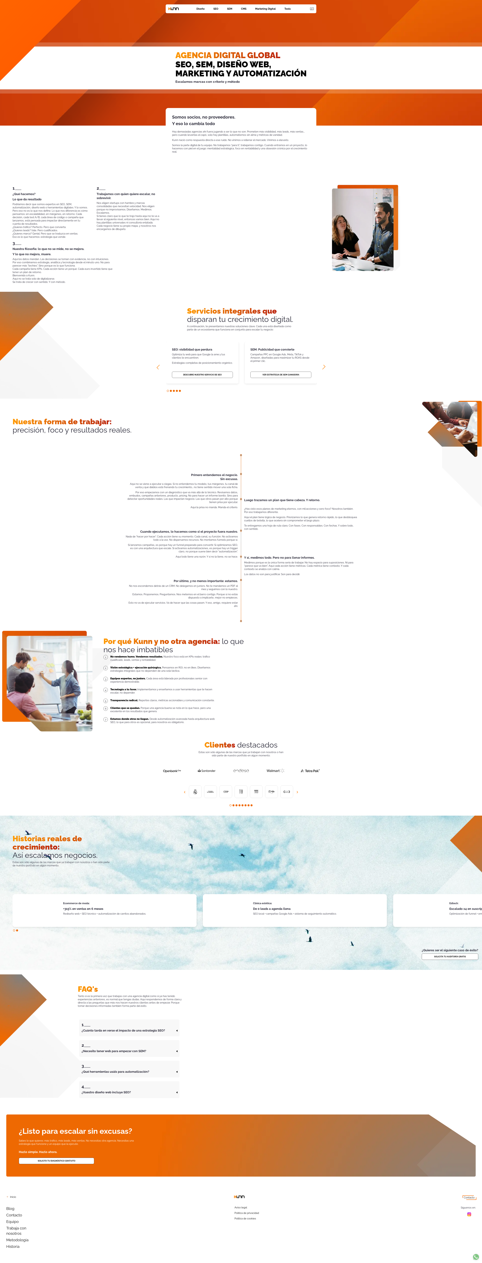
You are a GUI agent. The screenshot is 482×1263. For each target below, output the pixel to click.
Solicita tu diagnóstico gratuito (56, 1161)
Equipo (12, 1221)
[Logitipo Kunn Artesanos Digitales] (173, 8)
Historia (12, 1246)
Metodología (17, 1240)
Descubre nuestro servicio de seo (202, 375)
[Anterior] (184, 792)
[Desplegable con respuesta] (176, 1031)
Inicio (13, 1196)
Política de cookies (245, 1218)
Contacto (469, 1197)
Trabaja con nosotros (16, 1231)
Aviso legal (240, 1207)
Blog (10, 1208)
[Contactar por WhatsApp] (475, 1256)
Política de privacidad (246, 1213)
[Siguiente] (297, 792)
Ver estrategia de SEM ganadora (280, 375)
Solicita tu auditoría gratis (450, 956)
